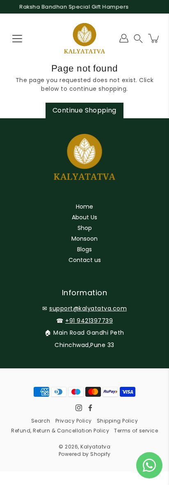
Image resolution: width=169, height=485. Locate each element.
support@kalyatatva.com (88, 308)
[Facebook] (90, 408)
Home (84, 206)
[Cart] (154, 38)
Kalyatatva (95, 446)
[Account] (123, 38)
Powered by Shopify (85, 454)
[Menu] (17, 38)
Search (40, 420)
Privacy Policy (73, 420)
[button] (138, 38)
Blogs (84, 249)
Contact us (85, 260)
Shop (85, 228)
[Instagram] (78, 408)
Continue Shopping (84, 110)
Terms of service (136, 430)
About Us (84, 217)
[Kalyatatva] (84, 38)
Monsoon (84, 238)
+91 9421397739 (89, 321)
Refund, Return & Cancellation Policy (60, 430)
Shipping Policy (117, 420)
